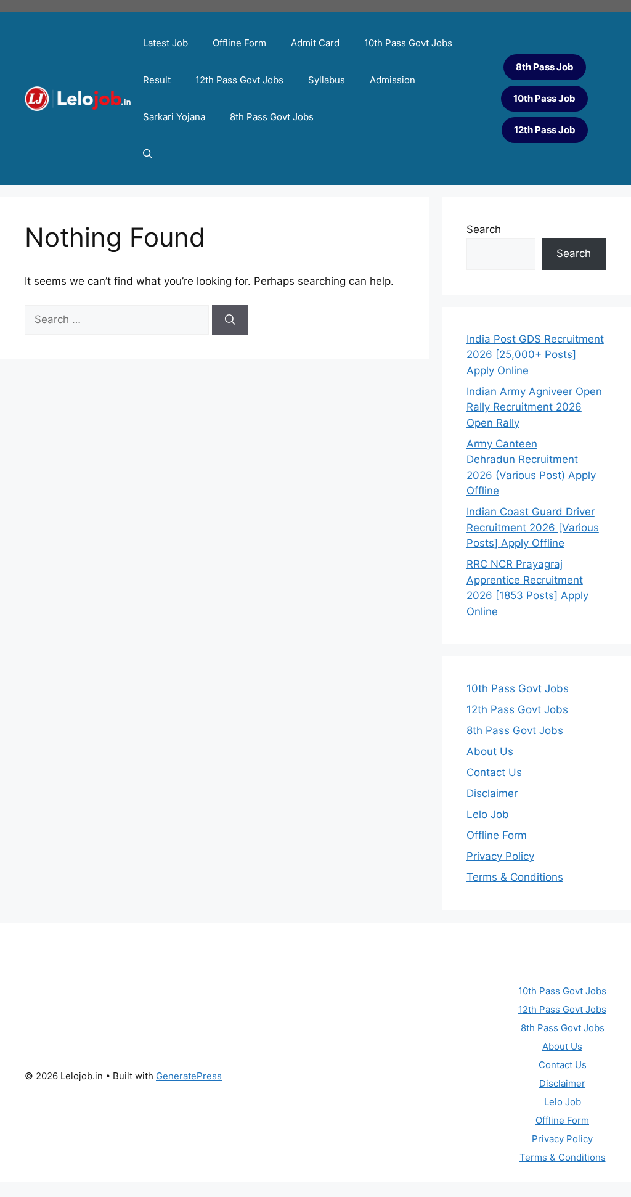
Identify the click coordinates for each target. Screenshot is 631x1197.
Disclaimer (492, 793)
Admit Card (315, 43)
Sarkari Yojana (174, 117)
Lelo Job (487, 814)
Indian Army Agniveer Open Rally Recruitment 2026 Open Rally (534, 407)
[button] (148, 154)
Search (483, 229)
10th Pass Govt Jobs (408, 43)
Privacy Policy (500, 856)
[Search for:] (118, 319)
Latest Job (165, 43)
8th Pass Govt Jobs (272, 117)
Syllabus (326, 80)
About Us (489, 751)
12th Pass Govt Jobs (239, 80)
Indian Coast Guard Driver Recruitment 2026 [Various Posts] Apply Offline (532, 527)
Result (157, 80)
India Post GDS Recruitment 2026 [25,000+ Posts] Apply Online (535, 355)
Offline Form (239, 43)
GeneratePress (189, 1076)
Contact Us (494, 772)
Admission (392, 80)
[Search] (230, 320)
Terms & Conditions (514, 877)
